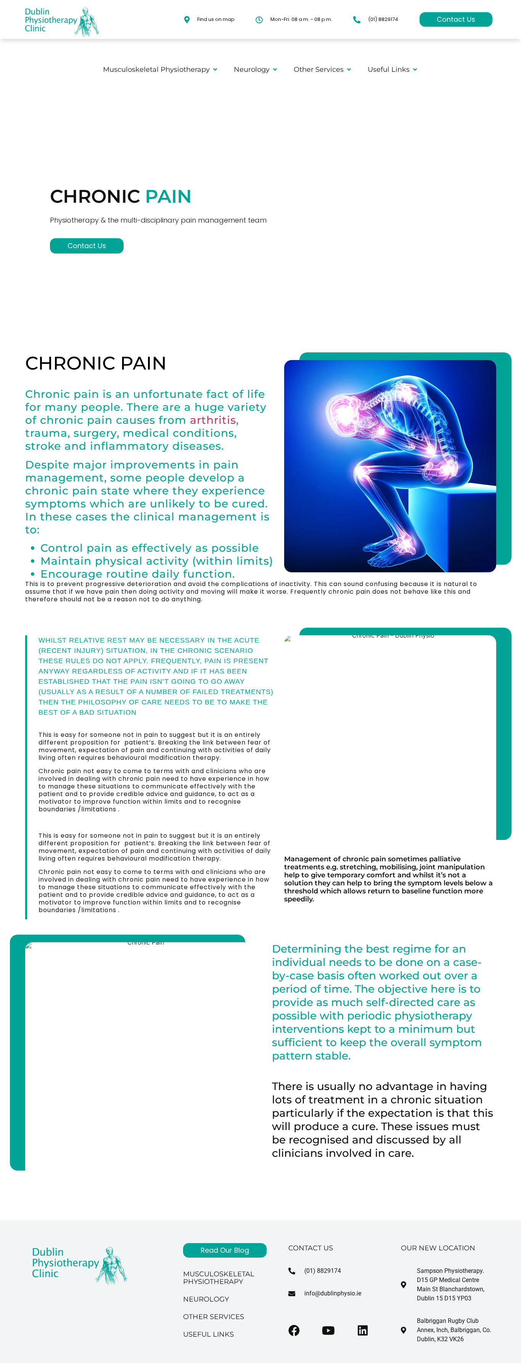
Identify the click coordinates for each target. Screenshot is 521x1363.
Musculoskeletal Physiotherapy (218, 1278)
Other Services (213, 1317)
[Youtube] (328, 1330)
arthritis (213, 419)
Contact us (310, 1248)
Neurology (206, 1299)
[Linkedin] (362, 1330)
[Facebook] (294, 1330)
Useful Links (208, 1334)
